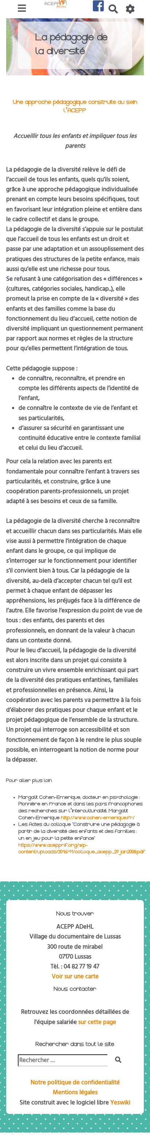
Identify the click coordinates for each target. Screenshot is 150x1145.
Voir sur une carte (75, 976)
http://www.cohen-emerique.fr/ (98, 818)
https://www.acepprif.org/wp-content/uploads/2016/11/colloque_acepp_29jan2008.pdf (82, 849)
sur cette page (97, 1022)
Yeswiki (120, 1102)
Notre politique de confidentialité (75, 1082)
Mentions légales (75, 1092)
